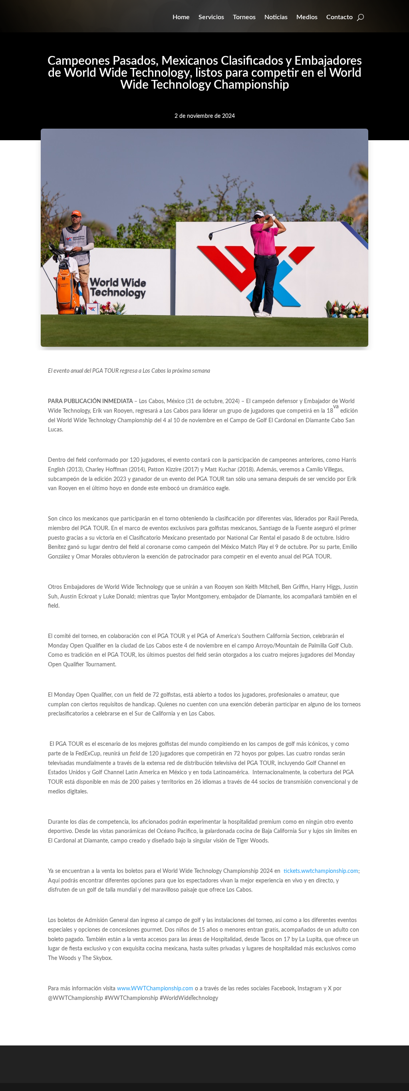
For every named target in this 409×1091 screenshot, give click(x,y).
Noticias (276, 17)
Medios (307, 17)
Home (181, 17)
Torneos (244, 17)
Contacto (339, 17)
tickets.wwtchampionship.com (321, 871)
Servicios (211, 17)
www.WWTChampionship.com (155, 989)
